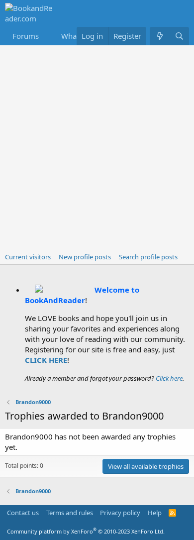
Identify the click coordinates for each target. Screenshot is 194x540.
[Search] (179, 36)
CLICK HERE (46, 360)
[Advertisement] (97, 147)
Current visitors (28, 256)
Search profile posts (148, 256)
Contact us (23, 512)
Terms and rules (69, 512)
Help (155, 512)
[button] (47, 36)
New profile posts (85, 256)
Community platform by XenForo (86, 531)
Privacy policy (120, 512)
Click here (169, 378)
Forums (25, 36)
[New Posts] (159, 36)
